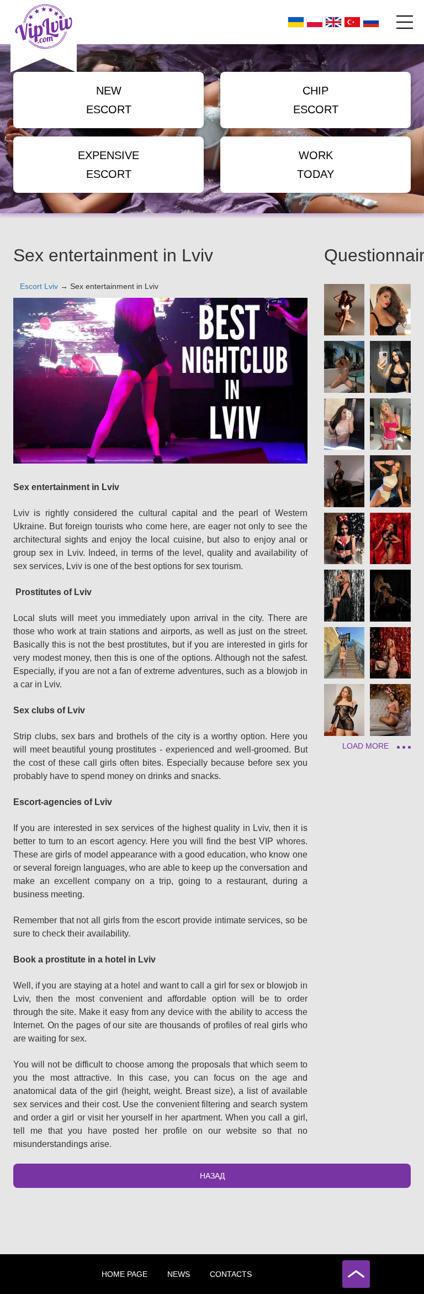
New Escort (108, 100)
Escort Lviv (39, 286)
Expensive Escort (108, 164)
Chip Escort (315, 100)
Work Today (315, 164)
